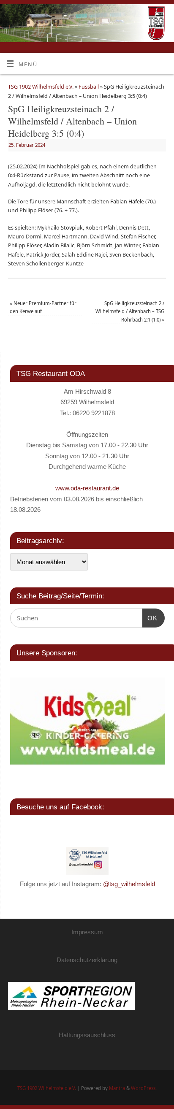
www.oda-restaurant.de (87, 488)
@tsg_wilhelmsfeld (129, 883)
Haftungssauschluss (87, 1035)
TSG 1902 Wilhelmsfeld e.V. (40, 86)
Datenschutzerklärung (87, 959)
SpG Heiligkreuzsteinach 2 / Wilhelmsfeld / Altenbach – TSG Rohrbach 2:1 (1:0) (129, 311)
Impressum (87, 932)
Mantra (117, 1088)
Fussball (89, 86)
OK (150, 618)
